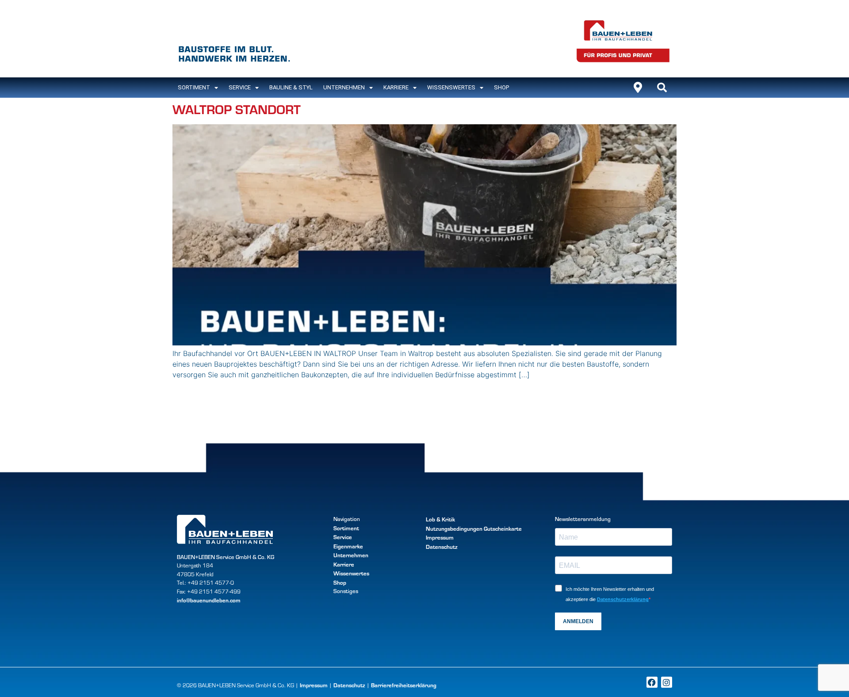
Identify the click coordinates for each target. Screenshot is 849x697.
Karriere (396, 87)
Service (240, 87)
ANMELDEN (578, 621)
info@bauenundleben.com (209, 600)
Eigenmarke (348, 546)
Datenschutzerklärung (623, 599)
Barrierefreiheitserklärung (403, 685)
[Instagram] (666, 682)
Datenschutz (442, 546)
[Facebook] (652, 682)
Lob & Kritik (440, 519)
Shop (501, 87)
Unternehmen (344, 87)
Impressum (440, 537)
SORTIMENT (194, 87)
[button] (662, 87)
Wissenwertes (351, 573)
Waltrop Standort (236, 109)
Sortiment (346, 528)
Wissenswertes (451, 87)
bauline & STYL (291, 87)
